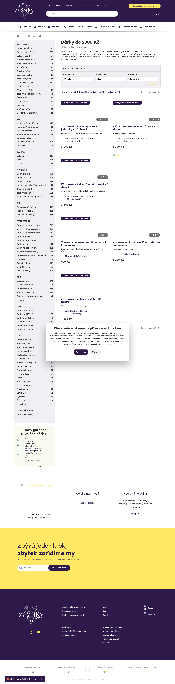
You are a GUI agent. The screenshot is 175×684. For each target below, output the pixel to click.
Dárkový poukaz (106, 27)
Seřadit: (65, 92)
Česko (150, 608)
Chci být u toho (59, 568)
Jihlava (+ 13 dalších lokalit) (76, 256)
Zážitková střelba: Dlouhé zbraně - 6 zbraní (84, 186)
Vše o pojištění (136, 514)
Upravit (95, 352)
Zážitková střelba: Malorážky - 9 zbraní (134, 128)
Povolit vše (81, 352)
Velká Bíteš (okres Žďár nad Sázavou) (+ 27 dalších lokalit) (132, 139)
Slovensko (152, 614)
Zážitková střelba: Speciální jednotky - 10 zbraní (79, 128)
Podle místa (69, 74)
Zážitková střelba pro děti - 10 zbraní (81, 300)
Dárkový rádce (129, 27)
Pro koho (132, 74)
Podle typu (101, 74)
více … (21, 300)
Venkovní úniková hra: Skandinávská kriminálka (84, 243)
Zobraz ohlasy (87, 503)
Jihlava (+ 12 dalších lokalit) (128, 254)
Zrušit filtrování (152, 84)
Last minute (149, 27)
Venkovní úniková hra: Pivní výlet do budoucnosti (136, 243)
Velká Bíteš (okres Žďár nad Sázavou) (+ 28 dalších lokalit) (80, 139)
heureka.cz (38, 514)
